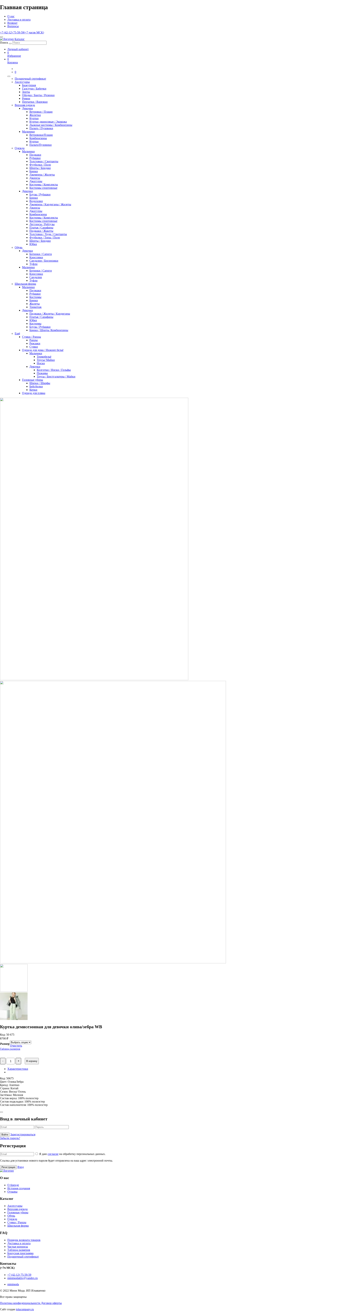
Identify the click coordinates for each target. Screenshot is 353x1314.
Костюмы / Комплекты (43, 184)
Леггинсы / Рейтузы (42, 224)
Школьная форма (25, 283)
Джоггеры (35, 181)
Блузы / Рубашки (40, 194)
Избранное (14, 54)
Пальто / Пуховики (41, 128)
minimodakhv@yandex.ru (22, 1278)
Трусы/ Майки (46, 360)
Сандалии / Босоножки (43, 260)
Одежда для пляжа (33, 393)
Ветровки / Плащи (41, 111)
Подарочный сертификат (30, 78)
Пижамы (42, 373)
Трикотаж (35, 307)
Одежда (19, 148)
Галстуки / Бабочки (34, 88)
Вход (20, 1167)
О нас (11, 16)
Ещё (17, 333)
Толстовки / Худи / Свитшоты (48, 234)
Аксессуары (22, 81)
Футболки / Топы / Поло (44, 237)
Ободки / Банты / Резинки (38, 95)
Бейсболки (36, 386)
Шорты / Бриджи (40, 168)
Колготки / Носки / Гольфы (54, 369)
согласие (53, 1153)
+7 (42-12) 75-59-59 (22, 32)
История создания (18, 1188)
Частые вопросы (17, 1246)
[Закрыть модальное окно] (1, 1112)
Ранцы (33, 340)
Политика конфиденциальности (20, 1303)
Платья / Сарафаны (41, 227)
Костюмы (35, 297)
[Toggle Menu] (8, 76)
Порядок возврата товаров (23, 1240)
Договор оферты (51, 1303)
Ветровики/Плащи (41, 134)
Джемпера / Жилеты (42, 174)
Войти (4, 1134)
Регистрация (8, 1167)
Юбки (33, 244)
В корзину (31, 1061)
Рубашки (35, 158)
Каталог (20, 39)
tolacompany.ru (25, 1309)
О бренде (13, 1185)
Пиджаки (35, 154)
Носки (41, 363)
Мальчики (28, 131)
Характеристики (17, 1068)
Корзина (12, 61)
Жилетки (35, 115)
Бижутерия (29, 85)
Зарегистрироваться (22, 1134)
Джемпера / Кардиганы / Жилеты (50, 204)
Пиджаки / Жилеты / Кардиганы (49, 313)
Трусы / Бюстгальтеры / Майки (56, 376)
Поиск (4, 42)
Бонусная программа (20, 1253)
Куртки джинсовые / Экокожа (48, 121)
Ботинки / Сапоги (40, 254)
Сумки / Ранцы (31, 336)
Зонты (26, 91)
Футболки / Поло (40, 164)
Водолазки (36, 201)
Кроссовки (36, 257)
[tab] (180, 1069)
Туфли (33, 264)
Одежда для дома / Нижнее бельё (42, 350)
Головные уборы (32, 379)
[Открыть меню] (1, 36)
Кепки (33, 389)
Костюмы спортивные (43, 187)
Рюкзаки (34, 343)
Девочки (27, 108)
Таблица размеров (10, 1049)
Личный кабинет (18, 49)
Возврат (12, 22)
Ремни (26, 98)
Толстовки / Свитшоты (43, 161)
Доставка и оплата (19, 19)
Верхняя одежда (25, 105)
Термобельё (44, 356)
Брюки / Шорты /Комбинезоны (48, 330)
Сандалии (35, 277)
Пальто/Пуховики (40, 144)
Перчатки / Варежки (35, 101)
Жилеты (34, 303)
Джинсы (34, 177)
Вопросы (13, 26)
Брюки (33, 171)
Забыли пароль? (10, 1138)
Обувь (18, 247)
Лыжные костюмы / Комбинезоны (50, 125)
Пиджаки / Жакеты (41, 230)
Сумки (33, 346)
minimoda (13, 1284)
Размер (5, 1043)
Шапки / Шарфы (39, 383)
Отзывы (12, 1191)
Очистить (16, 1045)
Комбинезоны (38, 138)
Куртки (34, 118)
